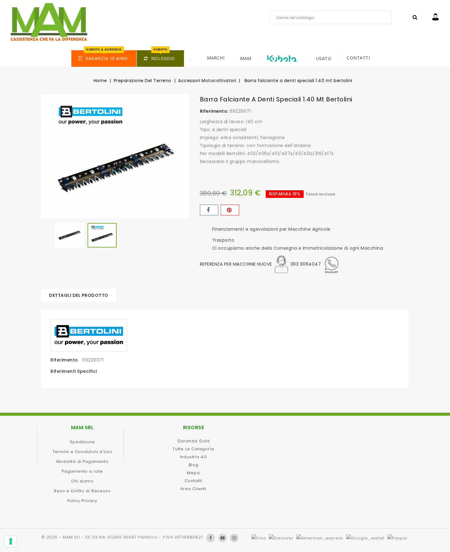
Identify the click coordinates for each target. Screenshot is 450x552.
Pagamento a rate (82, 471)
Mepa (193, 473)
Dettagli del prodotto (78, 295)
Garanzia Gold (193, 441)
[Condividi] (209, 210)
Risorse (193, 427)
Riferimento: (214, 111)
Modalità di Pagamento (82, 461)
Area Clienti (193, 489)
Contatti (193, 481)
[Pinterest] (230, 210)
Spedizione (82, 442)
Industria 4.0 (193, 457)
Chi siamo (82, 481)
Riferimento (64, 360)
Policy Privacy (82, 501)
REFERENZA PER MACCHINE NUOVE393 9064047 (260, 264)
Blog (193, 465)
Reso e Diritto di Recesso (82, 491)
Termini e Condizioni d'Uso (82, 452)
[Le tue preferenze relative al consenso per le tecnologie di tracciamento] (11, 541)
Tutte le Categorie (193, 449)
